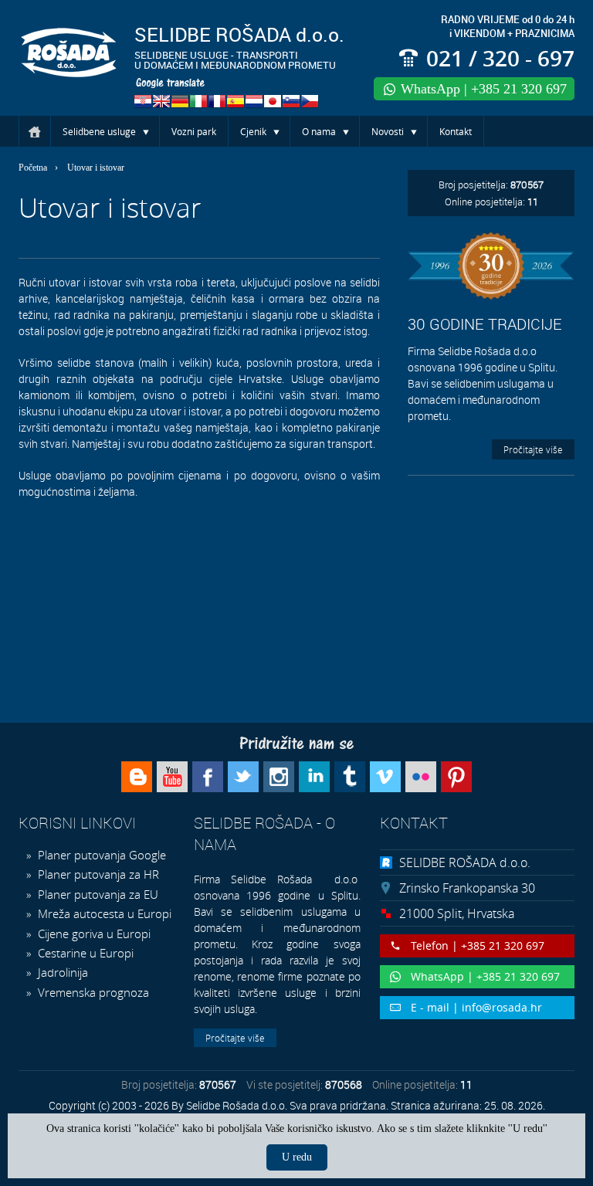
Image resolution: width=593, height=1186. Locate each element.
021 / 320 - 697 (500, 58)
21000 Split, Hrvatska (456, 913)
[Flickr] (420, 776)
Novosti (387, 131)
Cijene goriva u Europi (93, 933)
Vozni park (193, 131)
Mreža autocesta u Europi (103, 913)
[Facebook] (207, 776)
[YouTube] (172, 776)
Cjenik (253, 131)
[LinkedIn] (314, 776)
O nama (319, 131)
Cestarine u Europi (84, 953)
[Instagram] (278, 776)
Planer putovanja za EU (96, 894)
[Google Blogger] (136, 776)
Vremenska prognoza (92, 992)
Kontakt (455, 131)
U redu (297, 1157)
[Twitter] (243, 776)
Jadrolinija (61, 972)
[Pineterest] (456, 776)
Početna (34, 131)
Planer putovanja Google (100, 854)
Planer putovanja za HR (97, 874)
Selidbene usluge (99, 131)
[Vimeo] (385, 776)
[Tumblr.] (349, 776)
